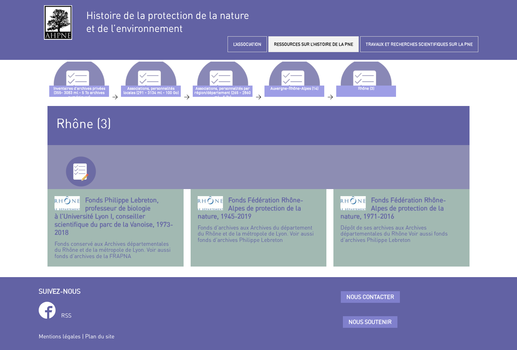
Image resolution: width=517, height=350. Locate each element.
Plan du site (99, 336)
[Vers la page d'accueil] (58, 22)
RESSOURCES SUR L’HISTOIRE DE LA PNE (313, 44)
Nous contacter (370, 296)
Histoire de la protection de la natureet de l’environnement (167, 22)
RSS (66, 315)
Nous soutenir (370, 321)
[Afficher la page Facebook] (47, 311)
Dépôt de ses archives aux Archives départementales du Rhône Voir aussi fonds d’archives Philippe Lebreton (394, 219)
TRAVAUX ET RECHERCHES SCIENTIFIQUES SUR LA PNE (419, 44)
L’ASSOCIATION (247, 44)
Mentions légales (60, 336)
